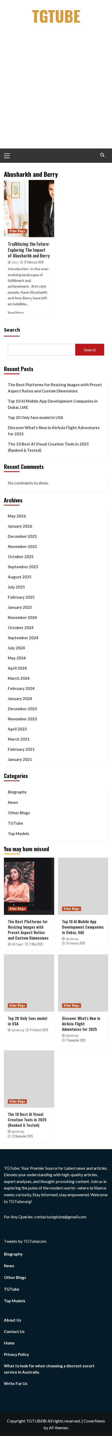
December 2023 (22, 708)
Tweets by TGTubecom (25, 1241)
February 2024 (21, 688)
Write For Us (15, 1383)
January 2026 (20, 526)
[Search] (102, 155)
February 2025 (21, 597)
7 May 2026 (36, 944)
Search (12, 329)
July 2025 (16, 587)
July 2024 (16, 647)
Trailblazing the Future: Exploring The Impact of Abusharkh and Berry (29, 250)
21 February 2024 (33, 262)
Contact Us (14, 1331)
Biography (17, 792)
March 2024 (19, 678)
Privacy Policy (16, 1354)
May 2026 (17, 516)
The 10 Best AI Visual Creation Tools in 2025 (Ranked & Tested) (48, 447)
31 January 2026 (75, 943)
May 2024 (17, 658)
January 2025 (20, 607)
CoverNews (94, 1420)
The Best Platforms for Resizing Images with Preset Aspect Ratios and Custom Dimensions (55, 387)
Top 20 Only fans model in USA (35, 417)
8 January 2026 (39, 1030)
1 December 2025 (75, 1040)
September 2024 (23, 637)
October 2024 (21, 627)
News (13, 802)
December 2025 (22, 536)
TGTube (56, 15)
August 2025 (20, 576)
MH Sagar (17, 944)
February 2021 (21, 749)
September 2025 (23, 566)
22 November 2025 (22, 1136)
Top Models (18, 833)
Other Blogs (17, 231)
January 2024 (20, 698)
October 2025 (21, 556)
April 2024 (17, 668)
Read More (16, 312)
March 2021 (19, 739)
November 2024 (22, 617)
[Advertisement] (56, 90)
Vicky (15, 262)
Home (9, 1343)
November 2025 (22, 546)
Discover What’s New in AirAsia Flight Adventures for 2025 (53, 430)
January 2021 (20, 759)
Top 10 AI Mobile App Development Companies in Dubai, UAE (53, 404)
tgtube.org (72, 939)
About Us (12, 1320)
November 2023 (22, 718)
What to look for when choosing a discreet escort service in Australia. (49, 1368)
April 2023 (17, 729)
